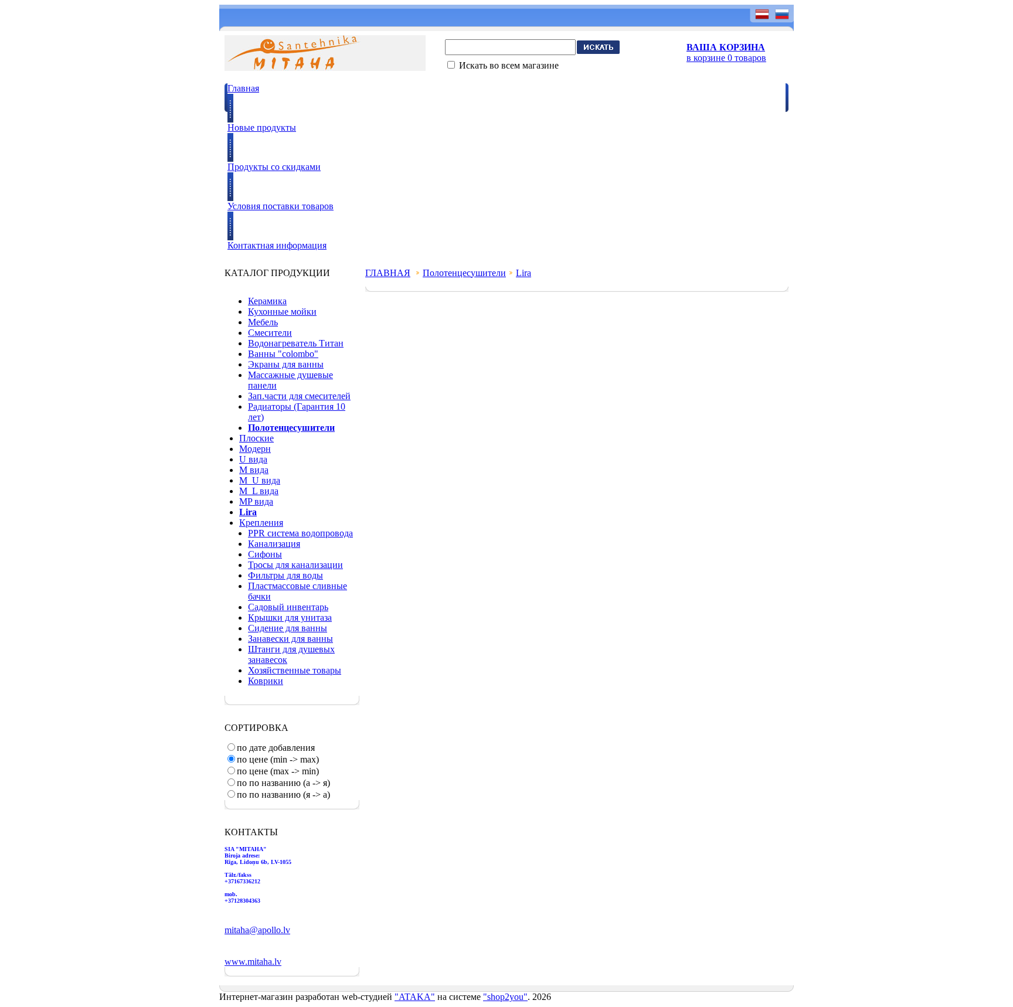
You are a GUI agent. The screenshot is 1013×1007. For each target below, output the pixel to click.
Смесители (270, 333)
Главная (243, 88)
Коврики (265, 681)
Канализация (274, 544)
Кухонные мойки (282, 312)
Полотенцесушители (464, 273)
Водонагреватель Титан (296, 343)
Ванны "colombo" (283, 354)
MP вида (256, 501)
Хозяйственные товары (294, 670)
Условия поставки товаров (280, 206)
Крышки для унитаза (290, 617)
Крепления (261, 523)
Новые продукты (261, 127)
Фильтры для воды (285, 575)
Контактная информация (277, 245)
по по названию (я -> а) (283, 795)
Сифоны (265, 554)
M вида (253, 470)
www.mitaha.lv (253, 962)
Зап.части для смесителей (299, 396)
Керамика (267, 301)
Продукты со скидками (274, 167)
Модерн (255, 449)
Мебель (263, 322)
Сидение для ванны (287, 628)
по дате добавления (276, 748)
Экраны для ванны (286, 364)
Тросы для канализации (295, 565)
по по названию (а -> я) (283, 783)
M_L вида (258, 491)
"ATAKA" (415, 997)
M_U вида (259, 480)
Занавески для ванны (290, 639)
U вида (253, 459)
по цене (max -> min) (278, 771)
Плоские (256, 438)
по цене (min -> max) (278, 759)
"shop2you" (505, 997)
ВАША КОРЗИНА (725, 47)
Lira (523, 273)
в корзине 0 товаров (726, 58)
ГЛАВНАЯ (387, 273)
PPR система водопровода (300, 533)
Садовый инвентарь (288, 607)
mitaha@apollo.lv (257, 930)
